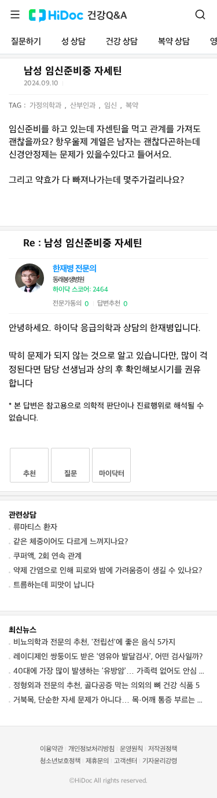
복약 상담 (174, 41)
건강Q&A (107, 16)
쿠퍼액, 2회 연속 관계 (47, 556)
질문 (70, 473)
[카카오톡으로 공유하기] (101, 86)
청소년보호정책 (60, 761)
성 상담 (73, 41)
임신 (111, 105)
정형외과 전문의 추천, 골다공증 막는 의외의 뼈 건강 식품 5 (106, 686)
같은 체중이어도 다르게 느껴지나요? (70, 542)
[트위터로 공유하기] (73, 85)
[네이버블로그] (130, 85)
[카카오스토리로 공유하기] (116, 86)
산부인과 (84, 105)
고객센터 (125, 761)
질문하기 (26, 41)
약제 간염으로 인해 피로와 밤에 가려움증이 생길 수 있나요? (107, 571)
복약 (132, 105)
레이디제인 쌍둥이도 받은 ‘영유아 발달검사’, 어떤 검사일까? (108, 657)
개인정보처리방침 (91, 749)
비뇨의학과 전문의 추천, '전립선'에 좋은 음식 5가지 (94, 642)
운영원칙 (131, 749)
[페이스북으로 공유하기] (87, 85)
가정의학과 (47, 105)
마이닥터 (111, 473)
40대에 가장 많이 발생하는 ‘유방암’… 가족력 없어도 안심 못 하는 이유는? (110, 671)
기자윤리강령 (159, 761)
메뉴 (15, 14)
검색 (200, 14)
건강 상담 (122, 41)
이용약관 (51, 749)
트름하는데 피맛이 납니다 (53, 585)
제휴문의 (97, 761)
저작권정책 (162, 749)
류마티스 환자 (35, 527)
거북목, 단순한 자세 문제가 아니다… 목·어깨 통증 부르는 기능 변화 (110, 700)
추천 (29, 473)
